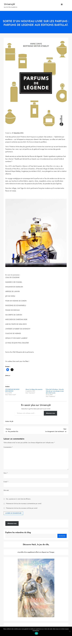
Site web (6, 490)
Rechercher (62, 536)
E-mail (6, 482)
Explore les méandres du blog (18, 532)
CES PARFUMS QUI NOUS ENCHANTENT (12, 390)
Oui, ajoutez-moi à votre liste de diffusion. (18, 499)
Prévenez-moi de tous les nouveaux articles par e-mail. (22, 508)
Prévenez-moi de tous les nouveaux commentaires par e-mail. (24, 503)
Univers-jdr (9, 4)
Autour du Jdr (9, 421)
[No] (70, 631)
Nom (6, 473)
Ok (36, 633)
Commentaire (8, 447)
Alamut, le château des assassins (34, 389)
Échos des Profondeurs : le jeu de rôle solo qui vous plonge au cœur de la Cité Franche (55, 391)
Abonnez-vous (50, 413)
